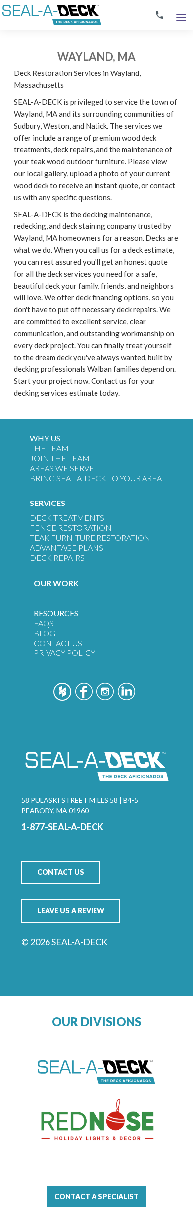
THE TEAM (49, 448)
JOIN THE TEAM (60, 458)
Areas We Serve (62, 468)
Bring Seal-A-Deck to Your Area (96, 478)
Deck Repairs (57, 557)
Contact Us (58, 643)
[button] (181, 15)
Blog (44, 633)
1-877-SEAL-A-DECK (62, 826)
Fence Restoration (71, 527)
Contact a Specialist (96, 1196)
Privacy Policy (64, 652)
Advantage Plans (66, 547)
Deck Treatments (67, 517)
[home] (50, 15)
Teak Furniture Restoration (90, 537)
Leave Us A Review (70, 910)
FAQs (44, 623)
